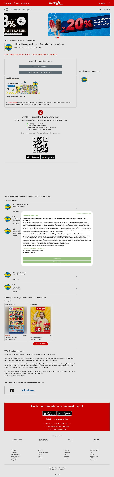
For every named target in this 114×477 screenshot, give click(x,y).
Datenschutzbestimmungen (83, 213)
